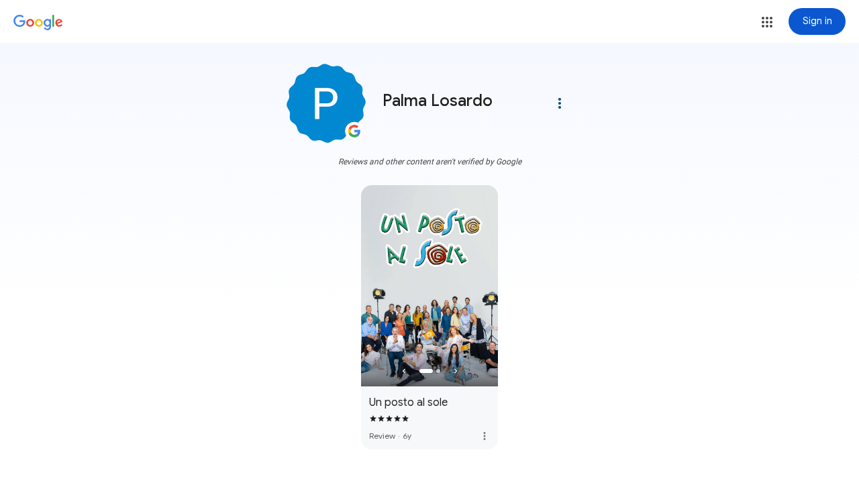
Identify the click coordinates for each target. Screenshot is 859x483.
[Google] (38, 23)
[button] (767, 22)
